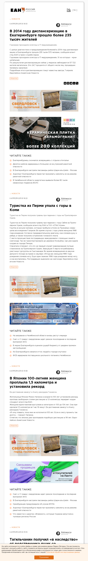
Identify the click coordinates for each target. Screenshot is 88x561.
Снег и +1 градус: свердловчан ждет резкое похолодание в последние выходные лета (44, 341)
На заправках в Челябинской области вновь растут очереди (40, 335)
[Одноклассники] (68, 83)
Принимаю (44, 557)
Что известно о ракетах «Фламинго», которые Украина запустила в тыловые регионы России (43, 515)
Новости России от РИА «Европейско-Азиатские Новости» (18, 10)
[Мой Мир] (74, 83)
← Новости (15, 19)
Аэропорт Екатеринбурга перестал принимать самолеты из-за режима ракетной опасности (44, 175)
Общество (13, 78)
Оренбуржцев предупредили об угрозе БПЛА (34, 504)
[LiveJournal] (77, 83)
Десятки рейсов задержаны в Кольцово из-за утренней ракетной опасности (42, 165)
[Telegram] (71, 83)
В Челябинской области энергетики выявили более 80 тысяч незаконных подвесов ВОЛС (40, 182)
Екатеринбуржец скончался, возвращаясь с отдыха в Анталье (41, 160)
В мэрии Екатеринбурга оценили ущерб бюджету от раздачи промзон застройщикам (44, 347)
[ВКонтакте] (65, 83)
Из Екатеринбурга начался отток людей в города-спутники (39, 352)
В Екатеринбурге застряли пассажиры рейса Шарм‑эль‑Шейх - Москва (45, 170)
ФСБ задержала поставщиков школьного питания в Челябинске (42, 355)
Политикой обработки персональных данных (63, 552)
